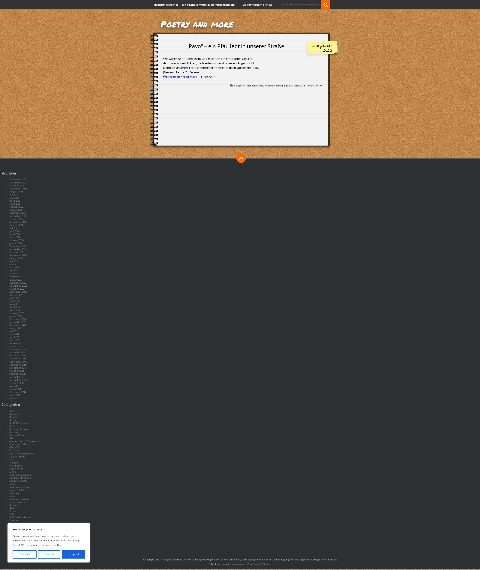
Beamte (13, 417)
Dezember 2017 (17, 373)
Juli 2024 (14, 228)
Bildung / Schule (18, 429)
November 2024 (18, 216)
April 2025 (14, 200)
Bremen (13, 432)
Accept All (73, 554)
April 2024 (14, 234)
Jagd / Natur (16, 468)
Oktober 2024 (16, 219)
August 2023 (16, 258)
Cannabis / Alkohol (20, 444)
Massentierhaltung (19, 487)
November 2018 (18, 367)
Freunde (14, 462)
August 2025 (16, 191)
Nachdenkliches (254, 85)
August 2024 (16, 225)
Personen (14, 505)
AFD (11, 411)
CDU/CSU (14, 447)
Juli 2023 (14, 261)
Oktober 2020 (17, 355)
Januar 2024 (15, 243)
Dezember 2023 (17, 246)
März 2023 (14, 273)
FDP (11, 459)
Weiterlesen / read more (180, 77)
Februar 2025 (16, 206)
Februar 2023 (16, 276)
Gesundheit (15, 465)
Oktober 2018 (16, 370)
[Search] (325, 4)
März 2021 (14, 340)
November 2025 (18, 182)
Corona (13, 450)
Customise (24, 554)
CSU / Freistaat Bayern (21, 453)
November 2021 (17, 322)
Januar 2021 (15, 346)
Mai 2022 (14, 304)
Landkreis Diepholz (20, 477)
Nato (12, 496)
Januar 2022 (15, 316)
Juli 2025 (14, 194)
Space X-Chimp (261, 564)
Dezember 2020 (18, 349)
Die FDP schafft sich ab (257, 4)
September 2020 (18, 358)
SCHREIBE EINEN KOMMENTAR (305, 85)
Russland (14, 520)
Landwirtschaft (17, 480)
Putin (12, 514)
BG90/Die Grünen (19, 423)
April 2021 (14, 337)
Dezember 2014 (17, 392)
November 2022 (18, 285)
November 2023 (18, 249)
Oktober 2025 (16, 185)
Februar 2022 (16, 313)
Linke (12, 483)
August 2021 (16, 328)
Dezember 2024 (17, 212)
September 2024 (18, 222)
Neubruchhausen (274, 85)
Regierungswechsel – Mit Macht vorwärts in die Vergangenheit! (194, 4)
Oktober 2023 (16, 252)
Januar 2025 (15, 209)
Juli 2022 (14, 298)
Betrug (12, 420)
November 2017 (17, 376)
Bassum (13, 414)
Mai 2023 (14, 267)
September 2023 (18, 255)
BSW (11, 438)
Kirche (12, 471)
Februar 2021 (16, 343)
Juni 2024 (14, 231)
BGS (11, 426)
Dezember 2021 (17, 319)
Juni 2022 (14, 301)
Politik (12, 508)
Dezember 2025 (17, 179)
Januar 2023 (15, 279)
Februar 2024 (16, 240)
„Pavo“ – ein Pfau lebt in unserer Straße (235, 46)
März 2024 (14, 237)
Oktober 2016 (16, 383)
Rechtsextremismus (20, 517)
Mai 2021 (14, 334)
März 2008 (15, 395)
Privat (12, 511)
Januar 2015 (15, 389)
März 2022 (14, 310)
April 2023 (14, 270)
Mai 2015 (14, 386)
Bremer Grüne (17, 435)
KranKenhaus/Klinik (20, 474)
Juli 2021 (13, 331)
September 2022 (18, 291)
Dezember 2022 (17, 282)
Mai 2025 (14, 197)
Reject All (49, 554)
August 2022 (16, 295)
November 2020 (18, 352)
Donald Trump (17, 456)
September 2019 (18, 361)
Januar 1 (13, 398)
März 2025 (14, 203)
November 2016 (18, 380)
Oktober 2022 (16, 288)
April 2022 (14, 307)
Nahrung (14, 493)
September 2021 (18, 325)
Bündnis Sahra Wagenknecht (25, 441)
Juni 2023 (14, 264)
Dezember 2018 (17, 364)
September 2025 (18, 188)
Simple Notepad (239, 564)
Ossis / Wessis (17, 502)
